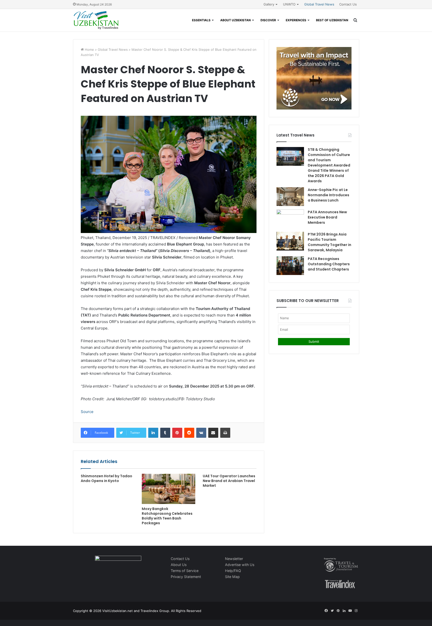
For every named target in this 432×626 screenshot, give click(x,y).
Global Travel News (319, 4)
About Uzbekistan (235, 20)
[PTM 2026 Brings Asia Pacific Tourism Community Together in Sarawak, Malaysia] (290, 241)
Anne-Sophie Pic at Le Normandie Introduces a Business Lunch (328, 195)
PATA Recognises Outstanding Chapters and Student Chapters (329, 264)
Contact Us (348, 4)
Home (89, 50)
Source (87, 411)
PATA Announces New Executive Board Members (327, 217)
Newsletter (234, 558)
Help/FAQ (233, 570)
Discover (268, 20)
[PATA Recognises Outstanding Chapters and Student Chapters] (290, 265)
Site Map (232, 576)
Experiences (296, 20)
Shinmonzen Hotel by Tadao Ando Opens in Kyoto (106, 478)
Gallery (269, 4)
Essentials (201, 20)
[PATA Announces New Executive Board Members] (290, 219)
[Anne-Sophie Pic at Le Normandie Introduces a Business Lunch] (290, 196)
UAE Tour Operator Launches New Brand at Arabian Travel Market (229, 481)
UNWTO (289, 4)
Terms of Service (184, 570)
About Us (178, 564)
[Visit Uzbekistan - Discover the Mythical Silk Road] (96, 20)
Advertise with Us (239, 564)
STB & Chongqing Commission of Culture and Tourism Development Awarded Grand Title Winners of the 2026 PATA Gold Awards (329, 165)
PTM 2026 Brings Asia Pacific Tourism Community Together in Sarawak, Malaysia (329, 242)
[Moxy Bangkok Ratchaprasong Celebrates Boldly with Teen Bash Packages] (168, 489)
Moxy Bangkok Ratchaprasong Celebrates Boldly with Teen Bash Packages (167, 516)
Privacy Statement (186, 576)
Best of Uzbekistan (332, 20)
